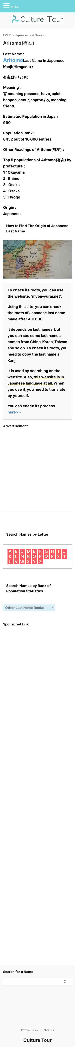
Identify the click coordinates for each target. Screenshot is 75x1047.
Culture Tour (37, 1040)
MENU (15, 6)
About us (49, 1029)
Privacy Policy (29, 1029)
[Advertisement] (37, 465)
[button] (7, 6)
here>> (14, 412)
